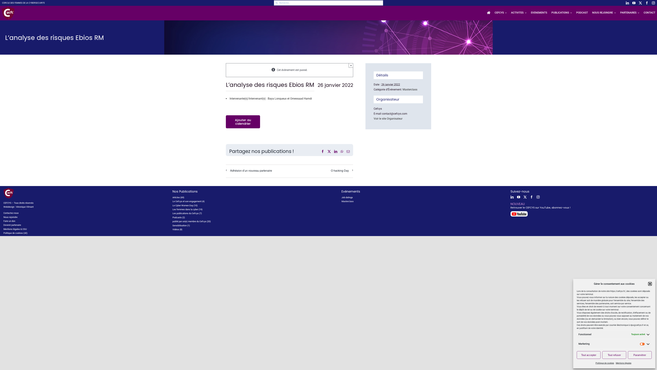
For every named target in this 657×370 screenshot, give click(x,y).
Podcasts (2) (178, 217)
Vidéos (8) (177, 229)
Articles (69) (178, 197)
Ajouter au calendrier (243, 121)
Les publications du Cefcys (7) (187, 213)
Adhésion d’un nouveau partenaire (251, 170)
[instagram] (653, 2)
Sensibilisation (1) (181, 225)
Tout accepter (588, 355)
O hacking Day (340, 170)
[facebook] (646, 2)
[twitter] (640, 2)
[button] (650, 284)
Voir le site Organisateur (388, 118)
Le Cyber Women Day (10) (185, 205)
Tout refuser (614, 355)
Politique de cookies (605, 363)
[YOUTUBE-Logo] (519, 212)
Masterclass (410, 89)
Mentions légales (623, 363)
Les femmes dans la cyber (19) (187, 209)
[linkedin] (627, 2)
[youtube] (633, 2)
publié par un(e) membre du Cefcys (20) (191, 221)
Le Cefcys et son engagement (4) (188, 201)
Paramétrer (639, 355)
